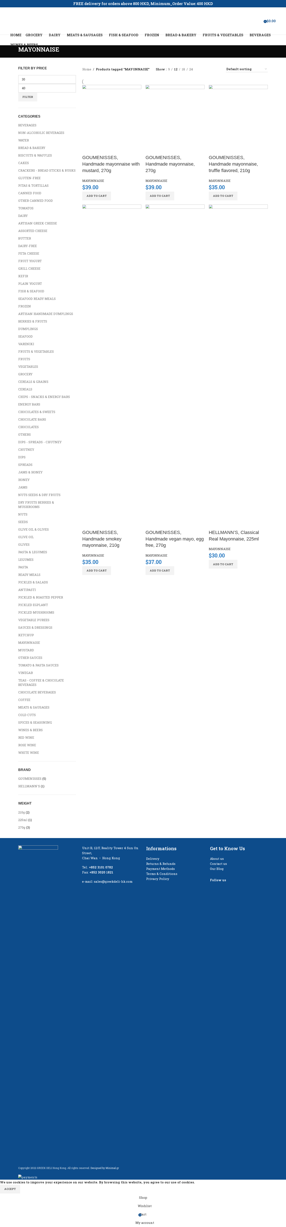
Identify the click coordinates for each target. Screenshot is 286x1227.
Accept (10, 1189)
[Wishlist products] (259, 21)
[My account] (247, 21)
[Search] (253, 21)
